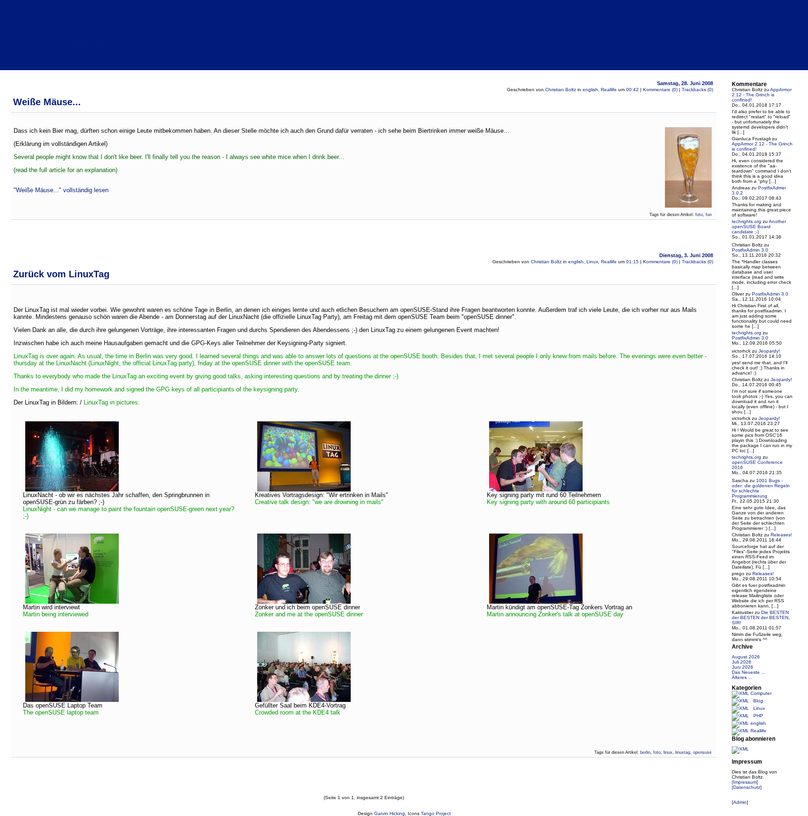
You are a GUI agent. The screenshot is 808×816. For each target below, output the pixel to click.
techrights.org (746, 221)
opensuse (702, 752)
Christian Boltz (560, 89)
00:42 (632, 89)
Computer (761, 693)
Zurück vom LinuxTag (61, 274)
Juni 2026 (742, 667)
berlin (645, 752)
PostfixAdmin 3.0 (750, 250)
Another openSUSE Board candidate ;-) (759, 226)
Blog (758, 700)
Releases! (781, 534)
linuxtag (682, 752)
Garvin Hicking (389, 813)
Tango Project (436, 813)
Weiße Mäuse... (47, 102)
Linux (592, 261)
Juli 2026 (741, 661)
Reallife (609, 89)
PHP (758, 715)
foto (699, 214)
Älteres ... (742, 677)
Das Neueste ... (748, 672)
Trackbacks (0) (697, 89)
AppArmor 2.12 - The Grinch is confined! (762, 94)
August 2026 (746, 656)
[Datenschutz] (747, 787)
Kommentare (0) (660, 89)
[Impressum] (745, 782)
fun (709, 214)
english (83, 42)
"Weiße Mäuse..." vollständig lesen (61, 190)
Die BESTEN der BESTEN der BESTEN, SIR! (761, 617)
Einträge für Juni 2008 (95, 54)
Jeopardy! (769, 351)
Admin (740, 802)
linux (668, 752)
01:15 (632, 261)
